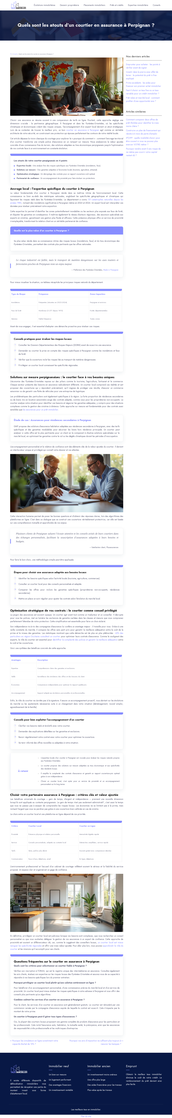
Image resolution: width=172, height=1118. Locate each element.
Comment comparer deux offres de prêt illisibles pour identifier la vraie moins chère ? (142, 123)
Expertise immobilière (138, 5)
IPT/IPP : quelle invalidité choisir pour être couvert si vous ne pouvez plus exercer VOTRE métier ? (143, 141)
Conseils (156, 5)
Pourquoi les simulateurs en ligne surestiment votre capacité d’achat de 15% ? (35, 1042)
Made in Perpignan (110, 270)
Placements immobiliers (94, 5)
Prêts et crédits (116, 5)
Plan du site (86, 1116)
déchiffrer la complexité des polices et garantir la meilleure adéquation (85, 639)
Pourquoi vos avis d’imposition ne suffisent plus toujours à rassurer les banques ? (95, 1042)
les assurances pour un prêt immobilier (40, 409)
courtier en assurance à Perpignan (82, 130)
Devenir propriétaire (69, 5)
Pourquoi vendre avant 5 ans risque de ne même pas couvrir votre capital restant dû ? (143, 152)
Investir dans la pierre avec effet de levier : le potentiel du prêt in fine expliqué (142, 75)
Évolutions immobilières (44, 5)
